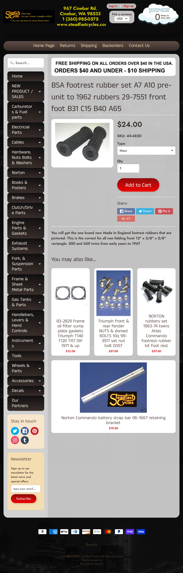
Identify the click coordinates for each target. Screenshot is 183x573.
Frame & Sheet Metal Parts (28, 284)
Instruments (28, 343)
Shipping (89, 45)
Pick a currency (122, 14)
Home (17, 76)
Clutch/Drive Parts (28, 210)
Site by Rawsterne (92, 560)
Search (91, 544)
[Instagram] (15, 440)
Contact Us (139, 45)
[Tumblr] (25, 440)
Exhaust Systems (28, 246)
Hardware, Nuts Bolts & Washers (28, 157)
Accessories (28, 382)
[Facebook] (25, 431)
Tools (16, 356)
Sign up (129, 6)
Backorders (112, 45)
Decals (28, 391)
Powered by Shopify (91, 564)
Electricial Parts (28, 130)
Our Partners (20, 403)
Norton (28, 173)
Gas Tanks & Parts (28, 302)
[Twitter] (15, 431)
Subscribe (23, 498)
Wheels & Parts (28, 368)
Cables (28, 143)
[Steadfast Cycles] (29, 16)
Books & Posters (28, 185)
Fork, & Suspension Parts (28, 263)
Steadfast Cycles (90, 556)
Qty (120, 161)
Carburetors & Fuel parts (28, 112)
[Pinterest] (35, 431)
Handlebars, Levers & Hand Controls (28, 323)
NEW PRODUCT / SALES (28, 91)
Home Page (43, 45)
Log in (113, 6)
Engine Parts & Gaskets (28, 228)
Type (121, 143)
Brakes (28, 198)
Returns (67, 45)
